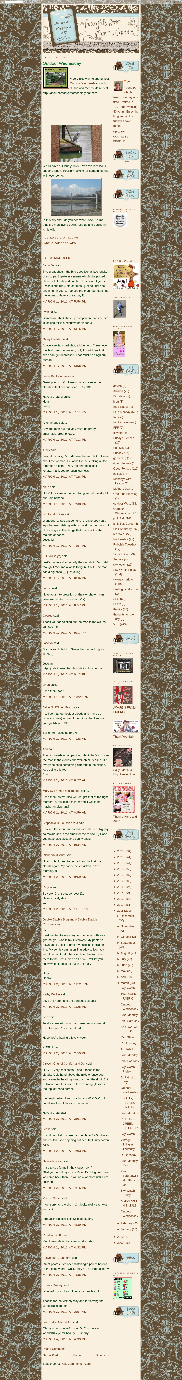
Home (77, 1355)
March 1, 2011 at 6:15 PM (65, 328)
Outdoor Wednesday (62, 63)
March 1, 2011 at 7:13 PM (65, 439)
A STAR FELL (130, 1049)
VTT (116, 624)
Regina (48, 887)
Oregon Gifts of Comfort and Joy (64, 1063)
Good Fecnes (122, 463)
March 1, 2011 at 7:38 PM (65, 504)
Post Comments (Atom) (76, 1363)
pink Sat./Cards (123, 523)
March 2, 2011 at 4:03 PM (65, 1151)
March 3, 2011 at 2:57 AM (65, 1311)
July (123, 959)
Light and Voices (53, 514)
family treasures (123, 422)
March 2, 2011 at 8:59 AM (65, 812)
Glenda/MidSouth (54, 855)
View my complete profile (120, 136)
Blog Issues (121, 406)
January (126, 1229)
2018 (120, 869)
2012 (120, 904)
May (123, 971)
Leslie (46, 1129)
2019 (120, 863)
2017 (120, 875)
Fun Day (118, 447)
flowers (118, 432)
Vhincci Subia (51, 1198)
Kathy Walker (51, 994)
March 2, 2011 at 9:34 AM (65, 844)
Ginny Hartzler (52, 339)
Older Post (103, 1355)
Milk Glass (127, 1037)
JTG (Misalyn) (52, 556)
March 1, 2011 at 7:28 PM (65, 476)
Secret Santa (121, 554)
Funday (118, 453)
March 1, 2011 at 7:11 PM (65, 412)
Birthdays (119, 396)
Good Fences (122, 468)
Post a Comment (54, 1348)
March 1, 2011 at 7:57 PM (65, 545)
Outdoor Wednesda (82, 83)
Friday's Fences (123, 438)
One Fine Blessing (125, 493)
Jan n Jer (49, 265)
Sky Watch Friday (124, 569)
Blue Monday (121, 412)
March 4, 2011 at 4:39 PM (65, 1339)
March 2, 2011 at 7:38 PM (65, 1274)
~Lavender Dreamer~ (57, 1257)
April (124, 977)
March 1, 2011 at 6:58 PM (65, 365)
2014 (120, 892)
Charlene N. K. (52, 1235)
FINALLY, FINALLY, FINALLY (128, 1103)
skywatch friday (123, 579)
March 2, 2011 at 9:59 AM (65, 877)
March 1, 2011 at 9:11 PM (65, 632)
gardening (119, 458)
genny (47, 588)
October (126, 936)
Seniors (118, 559)
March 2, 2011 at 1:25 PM (65, 1006)
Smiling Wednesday (126, 589)
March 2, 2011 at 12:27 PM (66, 984)
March (125, 983)
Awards (118, 391)
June (124, 965)
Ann (45, 749)
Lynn (46, 311)
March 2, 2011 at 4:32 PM (65, 1247)
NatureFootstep (53, 1161)
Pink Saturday (122, 528)
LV (128, 82)
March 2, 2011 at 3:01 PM (65, 1118)
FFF (116, 427)
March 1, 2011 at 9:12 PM (65, 674)
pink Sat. (119, 518)
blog (116, 401)
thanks (117, 609)
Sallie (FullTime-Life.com (59, 707)
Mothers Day (121, 488)
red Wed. (119, 534)
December (127, 916)
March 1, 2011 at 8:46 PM (65, 577)
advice (117, 386)
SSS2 (117, 604)
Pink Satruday (130, 1020)
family (117, 417)
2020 (120, 857)
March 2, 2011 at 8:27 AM (65, 780)
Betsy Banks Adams (56, 376)
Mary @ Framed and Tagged (61, 790)
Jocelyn (48, 643)
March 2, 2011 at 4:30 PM (65, 1224)
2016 (120, 881)
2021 (120, 851)
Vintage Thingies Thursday (128, 1144)
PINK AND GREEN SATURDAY (129, 1123)
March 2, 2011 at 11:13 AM (66, 909)
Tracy (46, 450)
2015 (120, 886)
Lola (45, 1017)
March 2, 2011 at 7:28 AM (65, 738)
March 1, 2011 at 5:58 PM (65, 301)
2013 (120, 898)
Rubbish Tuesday (124, 544)
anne (46, 487)
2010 (120, 1236)
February (126, 1223)
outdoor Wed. (66, 243)
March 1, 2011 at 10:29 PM (66, 697)
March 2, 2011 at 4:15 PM (65, 1188)
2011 (120, 910)
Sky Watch (128, 988)
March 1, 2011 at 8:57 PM (65, 605)
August (125, 953)
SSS (116, 598)
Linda (46, 684)
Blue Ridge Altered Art (57, 1322)
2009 (120, 1242)
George (47, 615)
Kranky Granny (52, 1285)
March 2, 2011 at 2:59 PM (65, 1053)
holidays (118, 473)
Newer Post (50, 1355)
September (128, 942)
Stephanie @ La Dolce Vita (60, 823)
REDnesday (128, 1043)
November (127, 926)
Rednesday (120, 539)
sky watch (119, 564)
